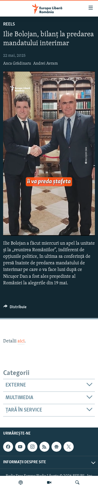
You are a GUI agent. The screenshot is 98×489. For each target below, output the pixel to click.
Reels (9, 24)
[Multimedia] (49, 482)
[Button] (14, 308)
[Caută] (77, 482)
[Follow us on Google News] (56, 447)
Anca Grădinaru (17, 63)
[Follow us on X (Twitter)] (68, 447)
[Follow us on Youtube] (20, 447)
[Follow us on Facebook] (8, 447)
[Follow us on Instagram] (32, 447)
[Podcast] (20, 482)
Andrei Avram (45, 63)
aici (21, 341)
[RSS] (44, 447)
